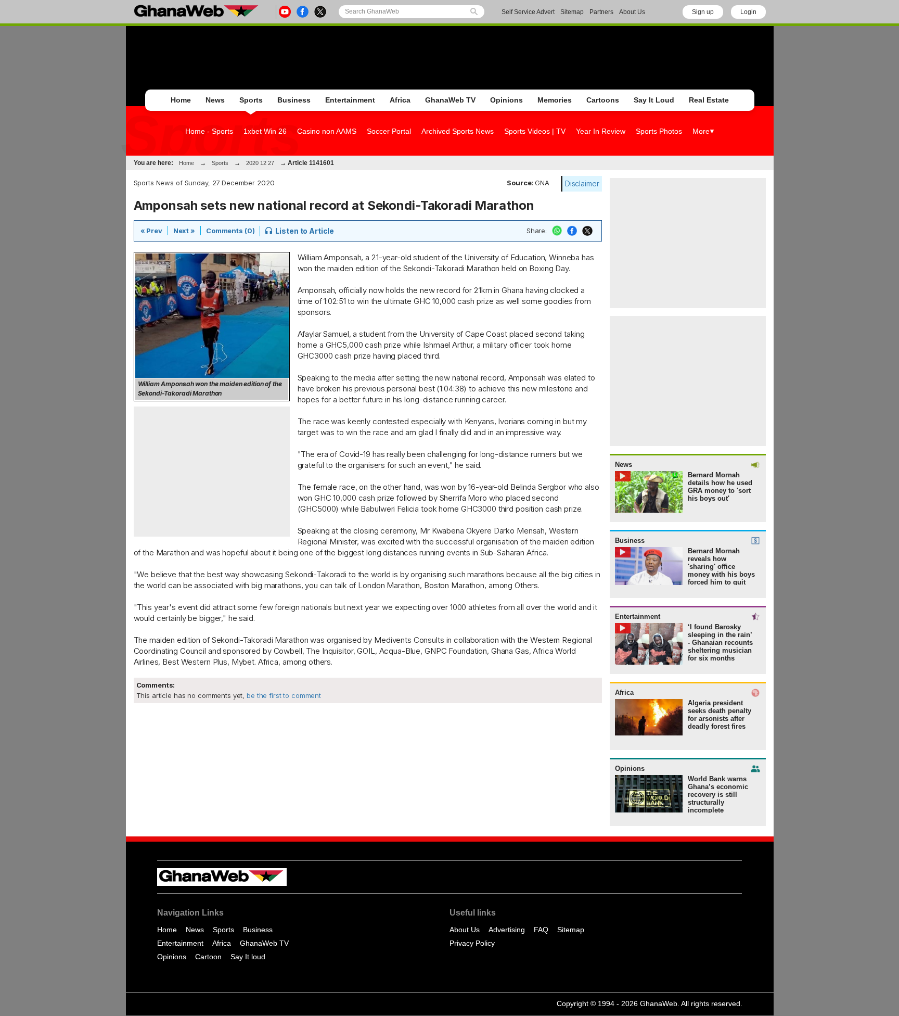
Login (748, 12)
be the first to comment (283, 695)
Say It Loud (654, 100)
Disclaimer (582, 183)
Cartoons (602, 100)
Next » (184, 230)
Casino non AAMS (326, 131)
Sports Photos (659, 131)
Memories (554, 100)
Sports (251, 100)
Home (181, 100)
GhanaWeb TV (450, 100)
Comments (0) (230, 230)
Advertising (507, 929)
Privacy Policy (472, 943)
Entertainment (350, 100)
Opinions (506, 100)
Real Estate (709, 100)
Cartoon (208, 956)
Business (294, 100)
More (701, 131)
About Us (632, 12)
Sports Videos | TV (535, 131)
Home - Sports (209, 131)
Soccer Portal (389, 131)
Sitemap (572, 12)
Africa (400, 100)
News (215, 100)
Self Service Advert (528, 12)
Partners (601, 12)
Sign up (703, 12)
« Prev (151, 230)
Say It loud (247, 956)
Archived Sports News (457, 131)
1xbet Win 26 (265, 131)
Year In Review (600, 131)
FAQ (541, 929)
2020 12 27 (260, 163)
